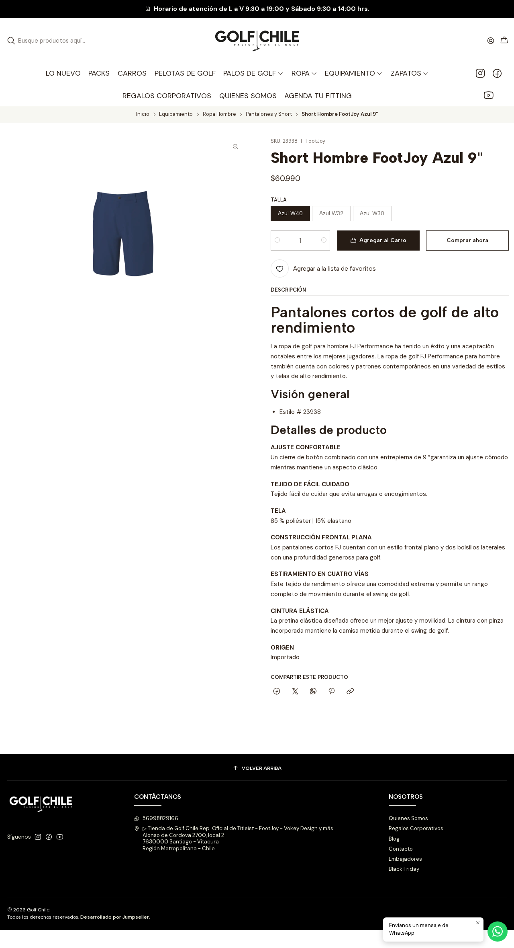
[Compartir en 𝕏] (295, 691)
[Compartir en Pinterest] (331, 691)
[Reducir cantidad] (277, 240)
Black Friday (404, 869)
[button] (304, 73)
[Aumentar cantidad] (323, 240)
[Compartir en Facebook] (277, 691)
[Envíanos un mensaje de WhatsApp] (497, 931)
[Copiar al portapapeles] (350, 691)
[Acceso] (490, 40)
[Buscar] (11, 41)
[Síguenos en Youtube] (488, 96)
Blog (394, 838)
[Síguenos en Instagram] (480, 73)
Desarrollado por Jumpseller (114, 917)
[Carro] (504, 40)
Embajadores (405, 858)
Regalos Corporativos (416, 828)
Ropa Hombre (219, 114)
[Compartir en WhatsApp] (313, 691)
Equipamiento (176, 114)
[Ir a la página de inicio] (257, 40)
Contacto (401, 848)
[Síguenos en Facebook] (497, 73)
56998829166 (160, 818)
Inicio (142, 114)
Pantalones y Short (269, 114)
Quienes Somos (408, 818)
